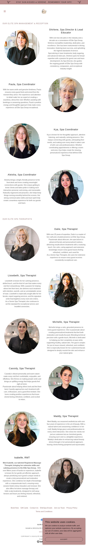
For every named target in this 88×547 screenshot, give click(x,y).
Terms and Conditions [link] (44, 511)
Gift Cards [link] (24, 508)
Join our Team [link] (59, 508)
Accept (63, 539)
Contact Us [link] (34, 508)
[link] (44, 11)
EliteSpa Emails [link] (46, 508)
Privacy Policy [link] (71, 508)
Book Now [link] (15, 508)
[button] (9, 11)
